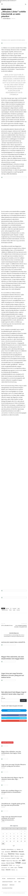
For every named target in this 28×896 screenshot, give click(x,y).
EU (10, 608)
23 (24, 838)
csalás (2, 851)
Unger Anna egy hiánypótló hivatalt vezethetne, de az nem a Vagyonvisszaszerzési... (11, 818)
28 (17, 841)
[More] (23, 21)
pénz (14, 865)
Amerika (3, 849)
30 (24, 841)
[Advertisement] (14, 425)
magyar (3, 860)
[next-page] (2, 696)
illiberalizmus (17, 856)
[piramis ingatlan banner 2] (14, 193)
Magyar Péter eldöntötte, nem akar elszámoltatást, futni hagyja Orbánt (11, 752)
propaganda (4, 865)
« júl (13, 845)
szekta (11, 867)
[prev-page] (1, 696)
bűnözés (7, 608)
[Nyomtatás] (20, 21)
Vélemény (13, 869)
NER (23, 860)
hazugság (22, 854)
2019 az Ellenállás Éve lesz (7, 625)
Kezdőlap (3, 7)
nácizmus (3, 863)
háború (12, 856)
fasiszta (5, 854)
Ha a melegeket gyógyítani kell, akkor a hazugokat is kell (20, 626)
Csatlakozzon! (22, 717)
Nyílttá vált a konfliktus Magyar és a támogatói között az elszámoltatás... (11, 791)
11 (6, 836)
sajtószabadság (4, 867)
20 (14, 838)
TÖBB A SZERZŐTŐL (19, 642)
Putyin (10, 865)
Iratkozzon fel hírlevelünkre (14, 710)
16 (24, 836)
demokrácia (7, 851)
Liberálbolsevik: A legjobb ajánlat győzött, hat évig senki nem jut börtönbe (13, 804)
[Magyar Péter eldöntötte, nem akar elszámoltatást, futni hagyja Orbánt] (14, 649)
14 (17, 836)
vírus (16, 869)
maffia (21, 858)
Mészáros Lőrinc (5, 609)
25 (6, 841)
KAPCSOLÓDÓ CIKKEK (7, 642)
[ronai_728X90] (14, 44)
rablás (14, 609)
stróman (18, 609)
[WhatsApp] (11, 21)
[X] (5, 21)
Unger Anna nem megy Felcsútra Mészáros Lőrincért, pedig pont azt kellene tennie (12, 675)
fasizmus (11, 853)
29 (21, 841)
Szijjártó (15, 867)
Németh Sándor (10, 863)
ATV (15, 849)
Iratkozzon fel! (22, 720)
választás (8, 869)
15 (21, 836)
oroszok (24, 863)
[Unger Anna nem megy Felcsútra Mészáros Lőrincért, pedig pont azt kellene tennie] (14, 666)
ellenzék (21, 851)
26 (10, 841)
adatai (9, 48)
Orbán (10, 609)
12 (10, 836)
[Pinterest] (8, 21)
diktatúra (14, 851)
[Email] (17, 21)
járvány (2, 858)
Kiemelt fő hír (8, 7)
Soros (9, 867)
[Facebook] (2, 21)
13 (14, 836)
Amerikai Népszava (6, 18)
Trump (20, 867)
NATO (20, 860)
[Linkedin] (14, 21)
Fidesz (17, 854)
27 (14, 841)
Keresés (3, 698)
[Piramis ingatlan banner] (14, 592)
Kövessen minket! (22, 715)
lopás (19, 608)
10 (3, 836)
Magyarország (9, 9)
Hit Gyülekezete (5, 856)
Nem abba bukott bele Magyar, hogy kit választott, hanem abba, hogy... (12, 778)
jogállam (22, 856)
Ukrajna (3, 869)
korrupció (14, 608)
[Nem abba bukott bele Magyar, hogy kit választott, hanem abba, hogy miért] (14, 684)
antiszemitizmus (10, 849)
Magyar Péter (15, 860)
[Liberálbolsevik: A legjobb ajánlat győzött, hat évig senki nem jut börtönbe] (14, 799)
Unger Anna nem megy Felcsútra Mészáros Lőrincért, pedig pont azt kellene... (13, 765)
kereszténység (8, 858)
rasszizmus (18, 865)
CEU (22, 849)
